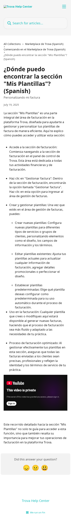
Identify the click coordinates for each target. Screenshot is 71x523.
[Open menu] (64, 6)
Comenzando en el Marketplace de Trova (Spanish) (34, 49)
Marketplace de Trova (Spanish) (44, 44)
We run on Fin (37, 512)
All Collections (12, 44)
